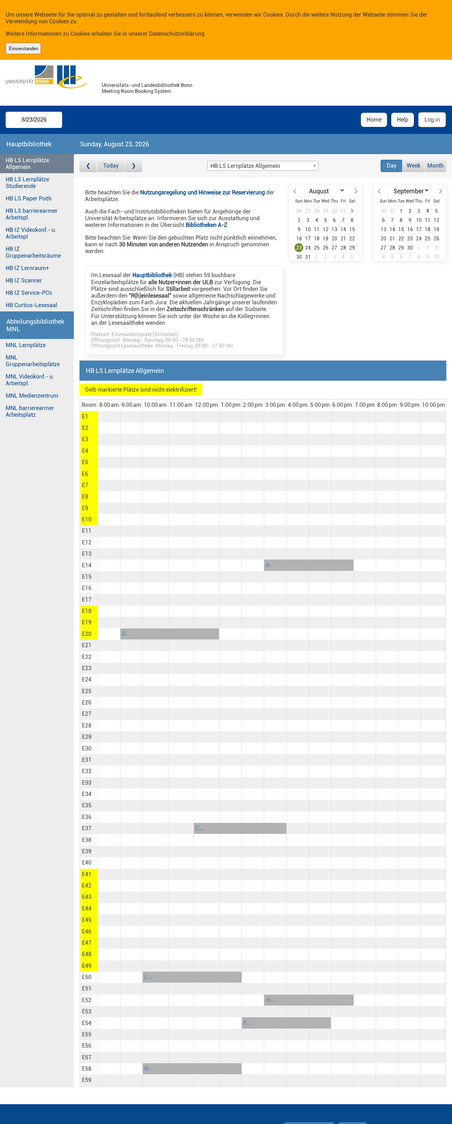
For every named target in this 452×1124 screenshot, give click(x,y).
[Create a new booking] (109, 416)
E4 (85, 450)
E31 (86, 759)
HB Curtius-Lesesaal (31, 305)
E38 (86, 840)
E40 (86, 862)
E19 (86, 622)
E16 (86, 588)
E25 (86, 691)
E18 (86, 611)
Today (111, 165)
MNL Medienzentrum (32, 395)
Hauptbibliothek (152, 275)
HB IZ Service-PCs (29, 292)
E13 (86, 553)
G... (125, 633)
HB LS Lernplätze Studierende (27, 182)
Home (374, 119)
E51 (86, 988)
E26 (86, 702)
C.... (199, 828)
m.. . (270, 999)
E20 (86, 634)
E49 (86, 965)
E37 (86, 828)
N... (148, 1068)
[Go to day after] (133, 166)
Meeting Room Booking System (136, 91)
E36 (86, 817)
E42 (86, 885)
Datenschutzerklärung (176, 33)
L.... (148, 976)
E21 (86, 645)
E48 (86, 954)
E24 (86, 679)
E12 (86, 542)
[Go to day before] (88, 166)
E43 (86, 897)
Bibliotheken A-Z (206, 225)
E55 (86, 1034)
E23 (86, 668)
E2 (85, 428)
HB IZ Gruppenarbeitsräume (33, 252)
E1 (85, 416)
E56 (86, 1045)
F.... (247, 1022)
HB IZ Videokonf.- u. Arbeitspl (31, 233)
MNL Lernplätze (26, 345)
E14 (86, 565)
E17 (86, 599)
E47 (86, 942)
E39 (86, 851)
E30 (86, 748)
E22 (86, 657)
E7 (85, 485)
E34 (86, 794)
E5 (85, 462)
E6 (85, 473)
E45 (86, 920)
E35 (86, 805)
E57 (86, 1057)
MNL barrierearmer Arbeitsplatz (30, 411)
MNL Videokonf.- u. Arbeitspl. (30, 380)
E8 (85, 496)
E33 (86, 782)
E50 (86, 977)
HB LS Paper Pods (29, 198)
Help (402, 119)
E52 (86, 1000)
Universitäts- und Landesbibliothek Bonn (147, 85)
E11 (86, 530)
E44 (86, 908)
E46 (86, 931)
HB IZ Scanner (24, 280)
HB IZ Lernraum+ (27, 268)
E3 (85, 439)
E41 (86, 874)
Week (413, 165)
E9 (85, 508)
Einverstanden (23, 48)
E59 (86, 1080)
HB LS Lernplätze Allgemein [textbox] (245, 166)
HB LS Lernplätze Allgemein (27, 163)
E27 (86, 713)
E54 (86, 1023)
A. (267, 565)
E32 (86, 771)
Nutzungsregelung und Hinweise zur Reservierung (202, 192)
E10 (86, 519)
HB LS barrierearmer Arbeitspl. (32, 214)
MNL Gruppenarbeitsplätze (33, 361)
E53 (86, 1011)
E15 (86, 576)
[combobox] (262, 166)
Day (392, 165)
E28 (86, 725)
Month (435, 165)
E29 (86, 736)
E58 (86, 1068)
